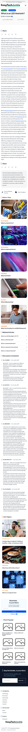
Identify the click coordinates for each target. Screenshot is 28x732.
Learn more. (20, 2)
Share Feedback (22, 192)
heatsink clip (20, 116)
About (3, 710)
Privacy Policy (3, 729)
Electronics (5, 695)
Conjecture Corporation (15, 728)
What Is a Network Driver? (8, 249)
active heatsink (21, 68)
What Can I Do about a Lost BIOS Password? (13, 328)
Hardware (4, 273)
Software (5, 590)
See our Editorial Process (8, 192)
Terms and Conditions (11, 729)
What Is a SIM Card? (18, 632)
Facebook (4, 719)
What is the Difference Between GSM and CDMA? (7, 634)
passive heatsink (8, 68)
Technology (6, 538)
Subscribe (14, 611)
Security (3, 300)
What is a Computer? (19, 648)
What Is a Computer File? (9, 592)
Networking (4, 221)
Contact (4, 712)
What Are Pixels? (6, 275)
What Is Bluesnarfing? (7, 302)
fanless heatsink (9, 110)
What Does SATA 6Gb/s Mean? (11, 568)
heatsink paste (20, 121)
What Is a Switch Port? (7, 223)
